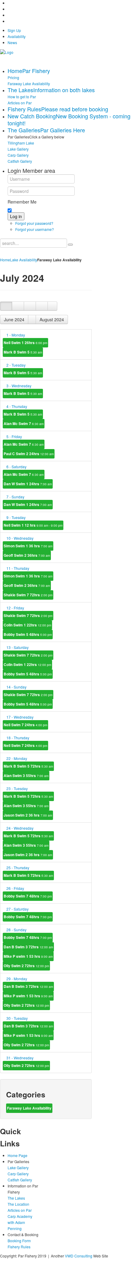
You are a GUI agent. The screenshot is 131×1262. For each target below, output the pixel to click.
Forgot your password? (34, 223)
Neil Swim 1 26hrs (25, 342)
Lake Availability (23, 259)
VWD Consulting (78, 1255)
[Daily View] (42, 306)
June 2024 (14, 319)
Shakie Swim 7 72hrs (28, 595)
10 (20, 538)
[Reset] (70, 245)
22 (16, 758)
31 (20, 1057)
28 (16, 929)
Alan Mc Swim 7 (24, 423)
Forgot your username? (34, 229)
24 (20, 828)
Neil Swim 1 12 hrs (33, 525)
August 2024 (52, 319)
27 (17, 909)
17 (20, 717)
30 (17, 1018)
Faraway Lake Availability (29, 1108)
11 (17, 568)
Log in (16, 216)
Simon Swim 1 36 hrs (28, 546)
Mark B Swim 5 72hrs (28, 766)
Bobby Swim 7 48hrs (28, 896)
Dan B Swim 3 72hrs (28, 947)
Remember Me (22, 202)
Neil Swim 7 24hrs (25, 724)
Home (5, 259)
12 (15, 607)
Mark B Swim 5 (23, 352)
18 (17, 737)
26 (15, 888)
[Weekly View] (30, 306)
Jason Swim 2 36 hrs (28, 815)
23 (17, 788)
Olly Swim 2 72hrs (26, 965)
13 (17, 647)
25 (17, 867)
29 (16, 978)
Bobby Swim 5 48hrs (28, 634)
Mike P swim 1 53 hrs (28, 956)
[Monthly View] (6, 306)
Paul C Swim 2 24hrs (29, 453)
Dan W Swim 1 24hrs (28, 483)
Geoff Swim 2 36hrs (27, 555)
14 (16, 686)
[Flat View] (18, 306)
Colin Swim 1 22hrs (27, 625)
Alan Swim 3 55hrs (26, 775)
